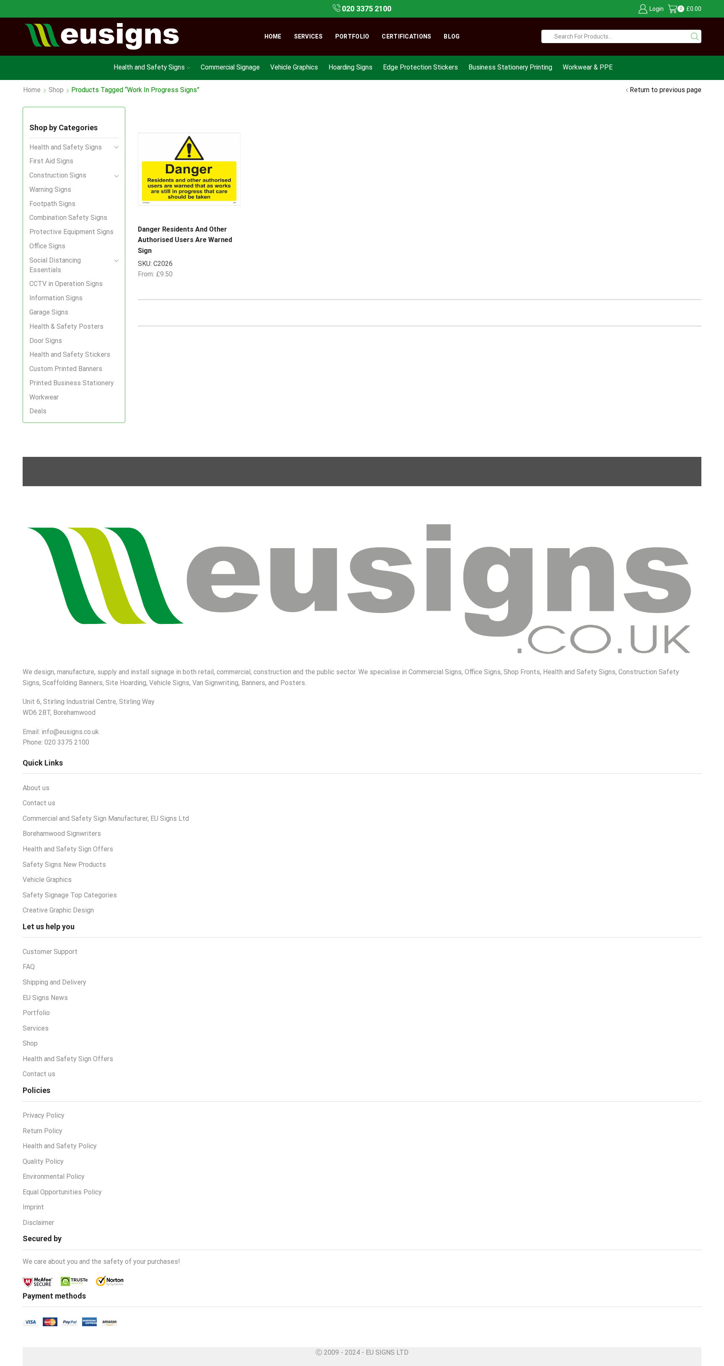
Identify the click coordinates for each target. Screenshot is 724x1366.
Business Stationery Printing (510, 67)
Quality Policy (43, 1161)
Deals (38, 411)
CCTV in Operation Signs (66, 284)
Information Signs (56, 298)
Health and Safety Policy (60, 1146)
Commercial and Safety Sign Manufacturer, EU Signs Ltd (106, 818)
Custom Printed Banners (65, 369)
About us (36, 788)
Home (273, 36)
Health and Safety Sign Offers (68, 849)
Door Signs (45, 341)
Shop (56, 90)
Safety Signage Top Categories (70, 895)
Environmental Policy (54, 1176)
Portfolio (352, 36)
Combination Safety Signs (68, 218)
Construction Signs (57, 175)
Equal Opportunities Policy (62, 1192)
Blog (452, 36)
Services (308, 36)
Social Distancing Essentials (55, 265)
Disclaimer (38, 1223)
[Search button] (694, 36)
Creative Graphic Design (58, 910)
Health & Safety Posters (66, 326)
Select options (210, 203)
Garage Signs (48, 312)
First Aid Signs (51, 161)
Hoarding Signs (350, 67)
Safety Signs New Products (64, 865)
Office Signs (47, 246)
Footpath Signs (52, 204)
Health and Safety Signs (149, 67)
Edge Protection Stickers (420, 67)
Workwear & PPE (588, 67)
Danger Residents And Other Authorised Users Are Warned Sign (185, 240)
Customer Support (50, 952)
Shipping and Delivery (54, 982)
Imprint (33, 1207)
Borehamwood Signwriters (62, 834)
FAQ (29, 967)
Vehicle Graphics (294, 67)
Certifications (406, 36)
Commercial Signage (230, 67)
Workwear (44, 397)
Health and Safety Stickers (69, 354)
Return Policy (42, 1131)
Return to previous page (665, 90)
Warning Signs (50, 189)
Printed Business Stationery (71, 383)
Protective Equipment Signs (71, 232)
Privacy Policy (44, 1115)
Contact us (39, 803)
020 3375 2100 (365, 8)
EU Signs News (45, 998)
